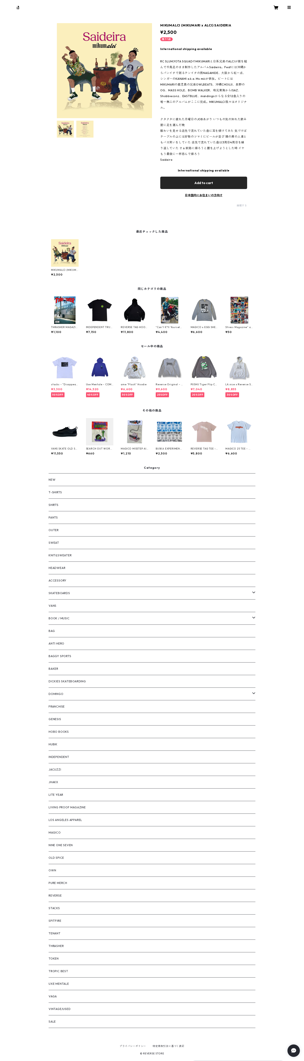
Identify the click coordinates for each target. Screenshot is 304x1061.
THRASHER (56, 946)
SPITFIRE (55, 921)
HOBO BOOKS (59, 732)
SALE (52, 1021)
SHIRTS (54, 505)
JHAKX (53, 782)
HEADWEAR (57, 568)
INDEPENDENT (59, 757)
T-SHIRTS (55, 492)
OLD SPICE (56, 858)
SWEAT (54, 543)
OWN (52, 870)
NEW (52, 480)
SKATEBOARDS (59, 593)
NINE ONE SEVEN (61, 845)
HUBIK (53, 744)
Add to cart (203, 183)
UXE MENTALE (59, 984)
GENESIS (55, 719)
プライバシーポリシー (133, 1046)
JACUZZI (55, 769)
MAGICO (55, 832)
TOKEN (54, 958)
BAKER (53, 669)
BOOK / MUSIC (59, 618)
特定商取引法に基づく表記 (168, 1046)
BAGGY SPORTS (60, 656)
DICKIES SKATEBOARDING (67, 681)
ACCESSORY (57, 580)
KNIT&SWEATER (60, 555)
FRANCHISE (57, 706)
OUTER (54, 530)
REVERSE (55, 895)
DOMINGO (56, 694)
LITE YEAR (56, 795)
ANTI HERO (56, 643)
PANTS (53, 517)
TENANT (55, 933)
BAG (52, 631)
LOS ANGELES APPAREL (65, 820)
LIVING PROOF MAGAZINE (67, 807)
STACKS (54, 908)
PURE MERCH (58, 883)
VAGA (53, 996)
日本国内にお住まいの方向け (204, 195)
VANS (52, 606)
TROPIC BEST (58, 971)
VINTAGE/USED (60, 1009)
